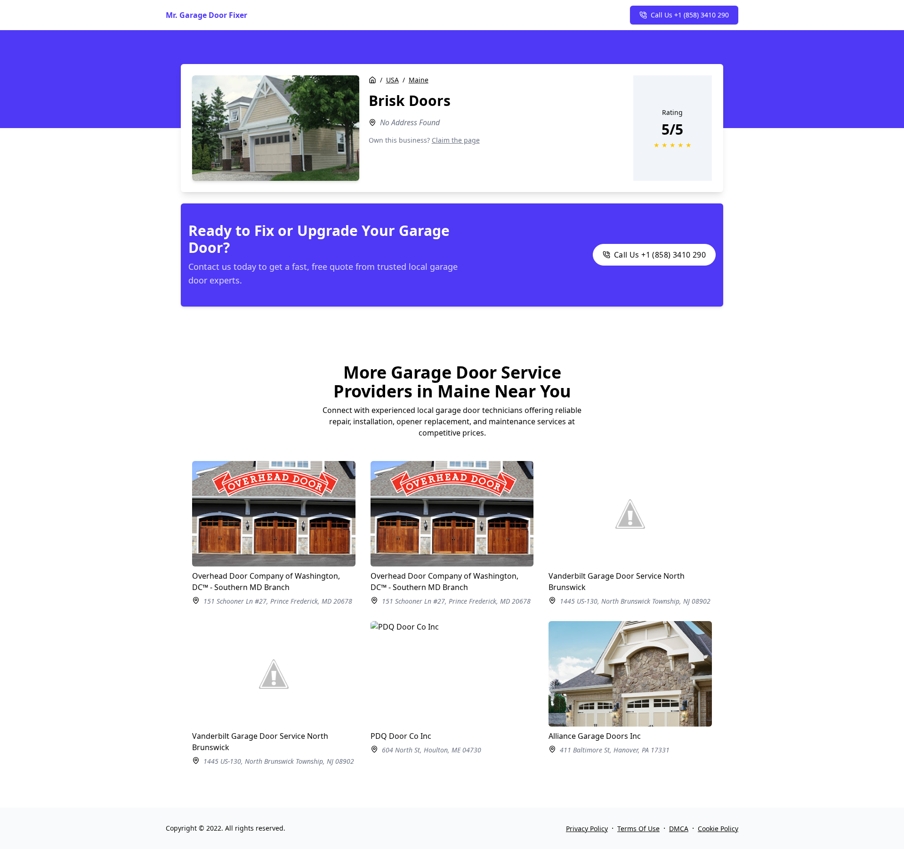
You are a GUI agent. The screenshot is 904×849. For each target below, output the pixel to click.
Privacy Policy (587, 828)
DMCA (678, 828)
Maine (418, 79)
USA (392, 79)
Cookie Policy (718, 828)
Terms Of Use (638, 828)
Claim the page (456, 140)
